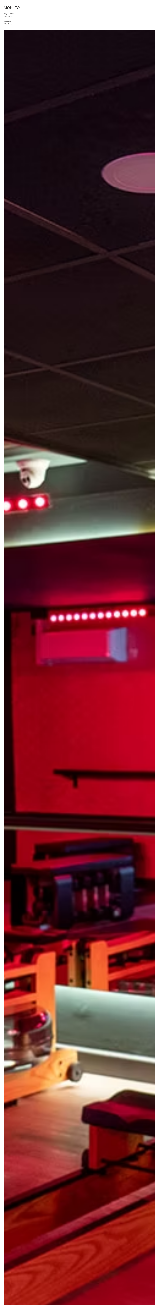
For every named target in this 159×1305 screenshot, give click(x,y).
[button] (153, 5)
